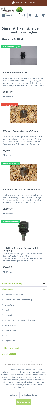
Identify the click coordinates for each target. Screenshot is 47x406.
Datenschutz (10, 330)
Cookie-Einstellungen (13, 294)
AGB (6, 335)
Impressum (9, 340)
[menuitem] (7, 15)
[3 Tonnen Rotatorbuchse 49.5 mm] (23, 114)
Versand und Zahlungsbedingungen (20, 320)
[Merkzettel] (30, 15)
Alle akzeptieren (29, 395)
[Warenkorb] (42, 15)
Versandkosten (37, 361)
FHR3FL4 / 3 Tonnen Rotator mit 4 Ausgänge (20, 249)
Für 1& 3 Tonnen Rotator (15, 72)
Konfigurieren (23, 402)
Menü (9, 15)
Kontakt (8, 310)
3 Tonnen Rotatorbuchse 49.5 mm (20, 131)
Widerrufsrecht (11, 325)
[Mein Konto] (36, 15)
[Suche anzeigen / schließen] (23, 15)
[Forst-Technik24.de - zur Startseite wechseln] (12, 12)
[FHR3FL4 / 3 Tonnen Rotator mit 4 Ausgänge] (23, 231)
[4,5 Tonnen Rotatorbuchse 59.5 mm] (23, 172)
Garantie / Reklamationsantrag (18, 299)
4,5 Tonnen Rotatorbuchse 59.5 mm (21, 189)
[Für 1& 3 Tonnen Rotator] (23, 55)
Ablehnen (14, 395)
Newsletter (9, 315)
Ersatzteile (9, 305)
